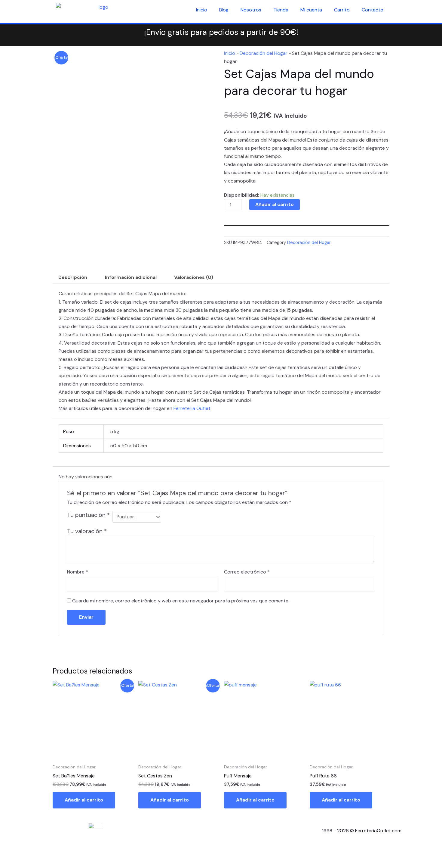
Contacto (372, 10)
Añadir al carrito (274, 204)
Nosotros (251, 10)
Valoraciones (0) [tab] (193, 277)
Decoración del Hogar (263, 53)
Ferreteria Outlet (191, 408)
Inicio (201, 10)
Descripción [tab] (72, 277)
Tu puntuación (88, 515)
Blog (224, 10)
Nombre (77, 572)
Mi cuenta (311, 10)
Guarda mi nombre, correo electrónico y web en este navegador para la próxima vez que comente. (180, 601)
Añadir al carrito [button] (84, 800)
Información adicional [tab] (131, 277)
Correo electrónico (247, 572)
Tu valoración (87, 531)
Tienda (280, 10)
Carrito (342, 10)
